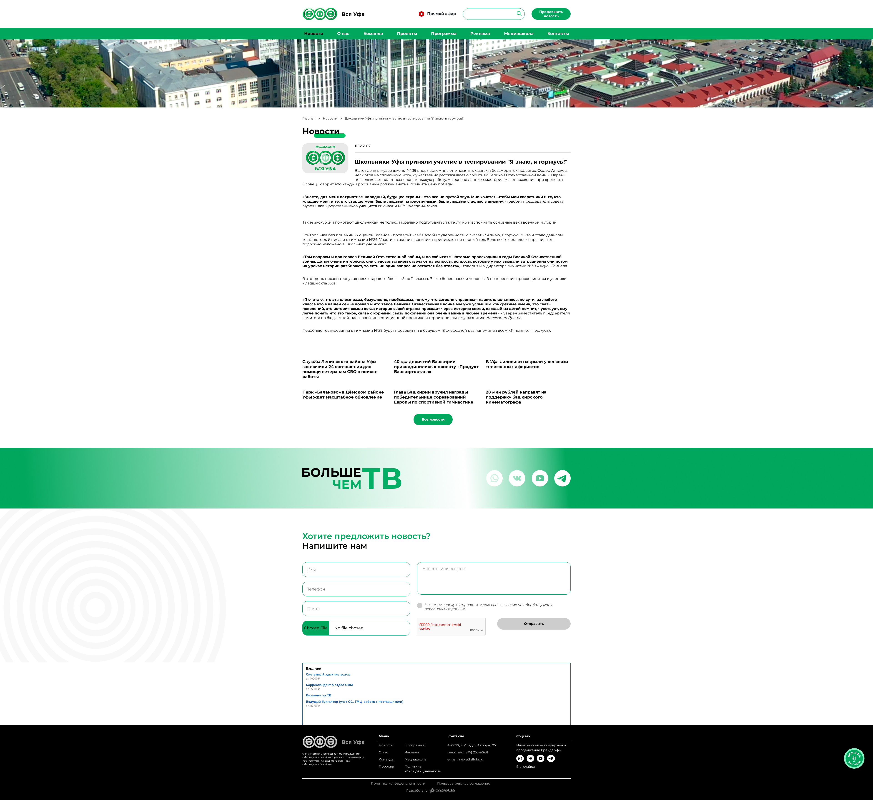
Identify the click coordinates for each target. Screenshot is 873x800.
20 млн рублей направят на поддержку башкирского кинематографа (516, 397)
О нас (343, 33)
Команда (373, 33)
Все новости (433, 419)
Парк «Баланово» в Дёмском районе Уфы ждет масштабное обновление (343, 395)
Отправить (534, 623)
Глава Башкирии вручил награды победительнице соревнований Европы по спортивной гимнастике (433, 397)
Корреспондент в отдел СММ (329, 685)
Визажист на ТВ (318, 695)
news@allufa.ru (471, 759)
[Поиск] (517, 13)
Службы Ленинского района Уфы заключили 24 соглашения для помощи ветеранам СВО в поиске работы (340, 369)
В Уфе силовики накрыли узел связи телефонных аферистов (527, 364)
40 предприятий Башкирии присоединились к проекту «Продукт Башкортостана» (436, 366)
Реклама (480, 33)
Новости (313, 33)
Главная (308, 118)
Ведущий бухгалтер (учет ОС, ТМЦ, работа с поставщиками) (354, 701)
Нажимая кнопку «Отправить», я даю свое (488, 607)
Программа (444, 33)
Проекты (407, 33)
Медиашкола (519, 33)
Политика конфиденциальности (423, 768)
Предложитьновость (551, 14)
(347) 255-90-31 (476, 752)
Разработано (418, 790)
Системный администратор (328, 674)
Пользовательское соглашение (463, 783)
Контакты (558, 33)
